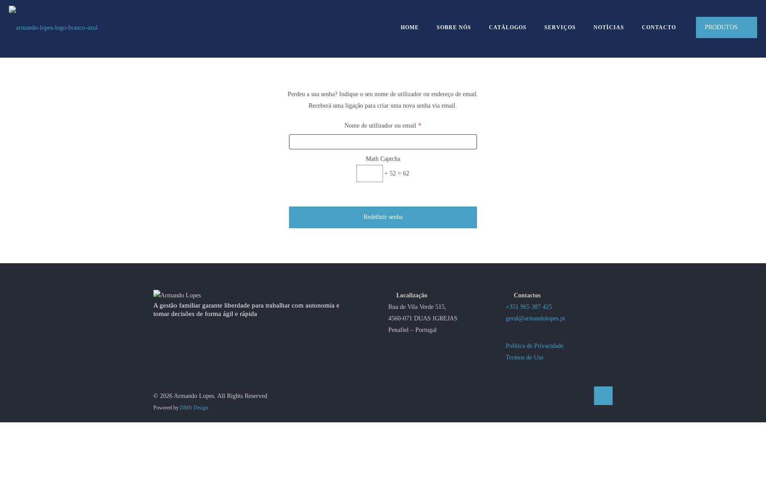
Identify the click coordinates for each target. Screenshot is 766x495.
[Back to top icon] (603, 395)
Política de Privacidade (534, 346)
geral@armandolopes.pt (535, 318)
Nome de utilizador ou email (397, 125)
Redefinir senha (383, 217)
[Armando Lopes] (53, 27)
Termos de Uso (524, 357)
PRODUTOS (721, 27)
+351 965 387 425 (529, 307)
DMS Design (194, 408)
